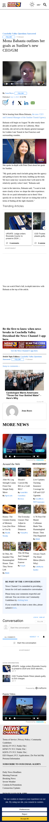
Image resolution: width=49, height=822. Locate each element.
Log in (35, 617)
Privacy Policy (24, 739)
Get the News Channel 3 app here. (24, 351)
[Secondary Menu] (6, 5)
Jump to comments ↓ (11, 366)
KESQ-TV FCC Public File (14, 746)
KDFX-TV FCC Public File (14, 752)
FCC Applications (21, 755)
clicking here (22, 600)
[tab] (10, 637)
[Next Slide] (44, 228)
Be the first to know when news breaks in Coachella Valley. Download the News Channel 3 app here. (24, 334)
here (14, 608)
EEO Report (8, 755)
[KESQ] (17, 4)
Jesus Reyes (9, 93)
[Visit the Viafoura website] (40, 688)
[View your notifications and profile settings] (43, 636)
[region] (24, 653)
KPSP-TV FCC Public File (14, 749)
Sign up (42, 617)
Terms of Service (10, 739)
